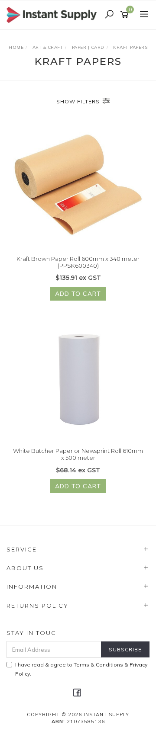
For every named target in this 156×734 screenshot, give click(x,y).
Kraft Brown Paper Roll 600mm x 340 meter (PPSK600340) (78, 262)
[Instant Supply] (53, 14)
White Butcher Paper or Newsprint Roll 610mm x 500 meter (78, 454)
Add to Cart (78, 294)
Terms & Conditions (98, 664)
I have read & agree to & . (81, 669)
